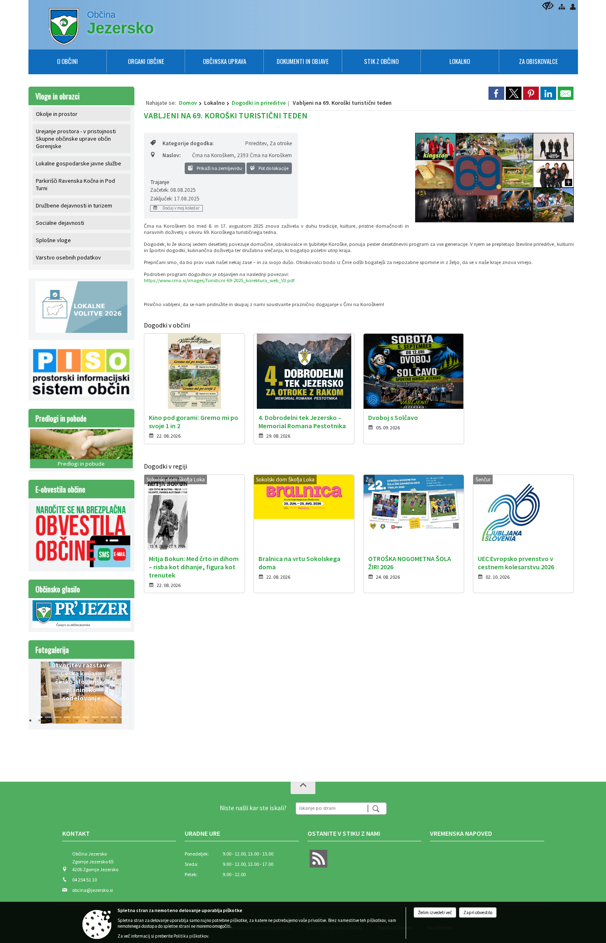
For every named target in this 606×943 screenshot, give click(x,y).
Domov (188, 102)
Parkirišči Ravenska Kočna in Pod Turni (75, 184)
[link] (496, 93)
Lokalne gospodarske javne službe (78, 163)
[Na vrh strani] (303, 788)
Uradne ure (202, 833)
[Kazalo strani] (562, 7)
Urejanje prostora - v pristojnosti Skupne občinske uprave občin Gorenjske (76, 138)
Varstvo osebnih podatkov (68, 257)
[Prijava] (573, 7)
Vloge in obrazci (57, 95)
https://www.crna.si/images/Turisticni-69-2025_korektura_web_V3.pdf (219, 280)
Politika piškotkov (191, 936)
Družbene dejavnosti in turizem (74, 205)
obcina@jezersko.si (92, 890)
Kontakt (76, 833)
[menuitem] (67, 61)
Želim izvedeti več (435, 912)
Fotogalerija (52, 649)
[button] (40, 695)
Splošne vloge (53, 240)
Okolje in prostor (57, 114)
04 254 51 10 (84, 880)
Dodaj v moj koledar (181, 208)
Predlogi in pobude (61, 418)
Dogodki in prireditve (259, 102)
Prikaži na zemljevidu (219, 168)
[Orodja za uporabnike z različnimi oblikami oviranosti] (548, 5)
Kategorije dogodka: (188, 143)
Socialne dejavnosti (60, 222)
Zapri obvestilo (477, 912)
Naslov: (171, 155)
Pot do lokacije (273, 168)
